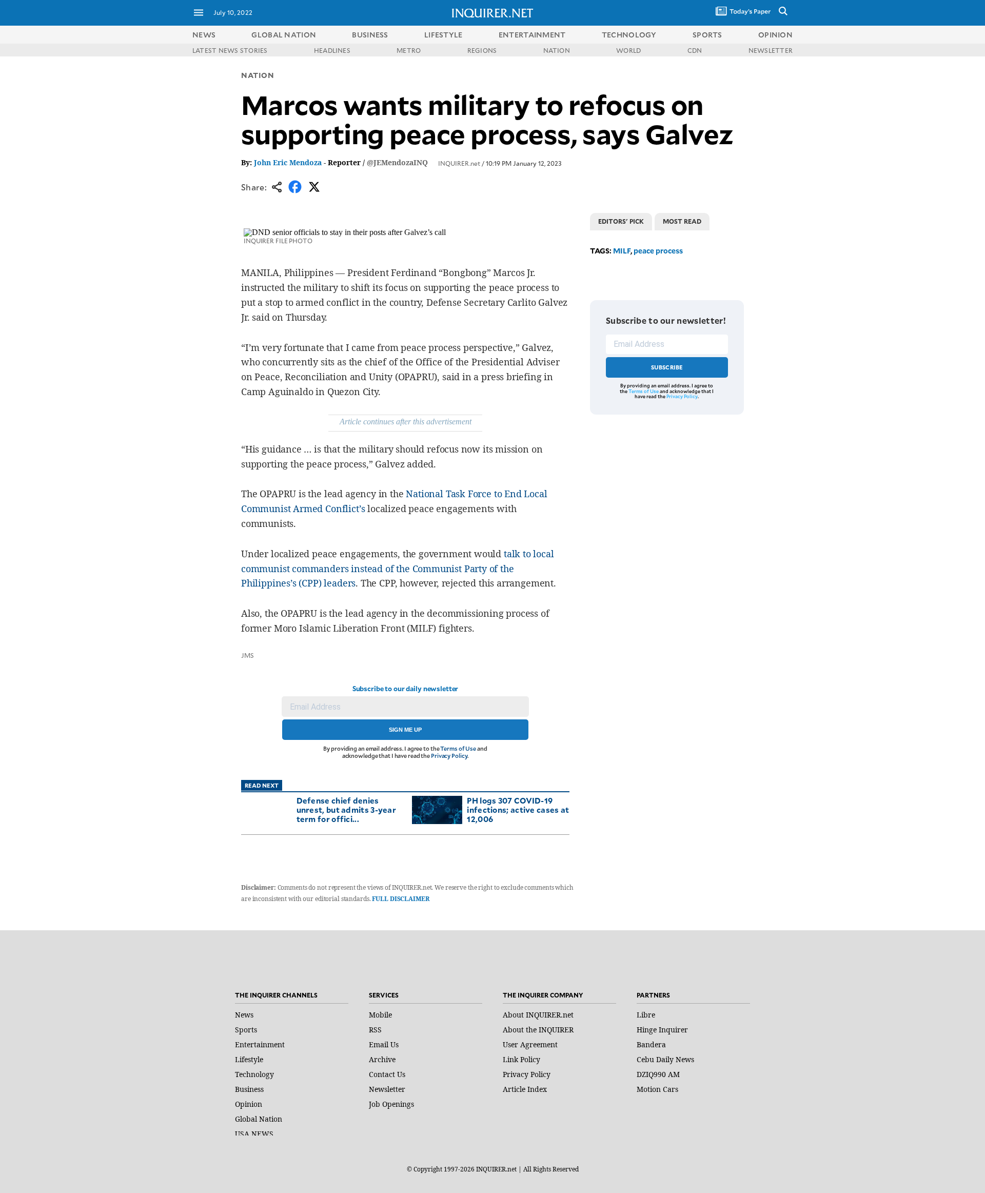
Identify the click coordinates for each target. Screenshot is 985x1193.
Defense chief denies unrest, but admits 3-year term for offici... (347, 809)
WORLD (628, 50)
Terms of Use (458, 748)
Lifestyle (249, 1059)
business (370, 35)
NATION (556, 50)
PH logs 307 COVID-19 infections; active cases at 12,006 (518, 809)
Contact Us (387, 1074)
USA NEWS (254, 1134)
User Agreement (530, 1044)
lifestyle (443, 35)
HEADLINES (332, 50)
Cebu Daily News (665, 1059)
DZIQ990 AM (658, 1074)
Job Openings (391, 1104)
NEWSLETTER (770, 50)
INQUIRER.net (459, 163)
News (203, 35)
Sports (246, 1029)
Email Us (384, 1044)
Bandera (651, 1044)
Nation (257, 75)
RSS (375, 1029)
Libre (646, 1015)
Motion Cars (657, 1089)
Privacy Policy (449, 755)
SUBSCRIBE (667, 367)
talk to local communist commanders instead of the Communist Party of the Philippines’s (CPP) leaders (397, 568)
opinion (775, 35)
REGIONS (482, 50)
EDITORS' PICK (621, 221)
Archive (382, 1059)
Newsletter (387, 1089)
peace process (658, 251)
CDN (694, 50)
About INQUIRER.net (538, 1015)
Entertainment (260, 1044)
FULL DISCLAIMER (400, 898)
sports (707, 35)
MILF (622, 251)
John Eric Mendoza (288, 162)
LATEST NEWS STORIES (230, 50)
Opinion (248, 1104)
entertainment (532, 35)
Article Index (525, 1089)
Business (249, 1089)
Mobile (380, 1015)
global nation (283, 35)
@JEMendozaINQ (397, 162)
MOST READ (682, 221)
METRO (409, 50)
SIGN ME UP (405, 730)
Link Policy (521, 1059)
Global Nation (258, 1119)
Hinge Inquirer (662, 1029)
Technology (254, 1074)
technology (629, 35)
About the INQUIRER (538, 1029)
